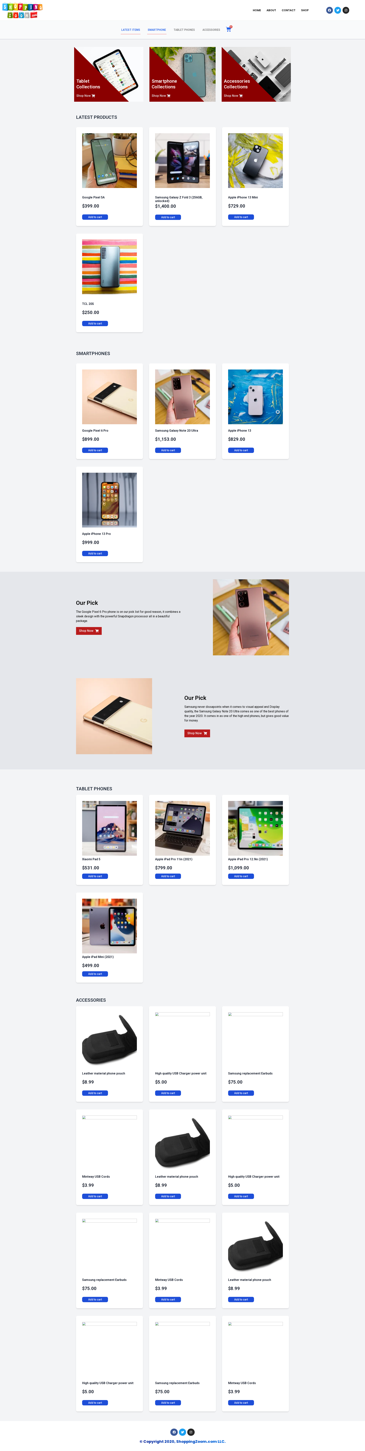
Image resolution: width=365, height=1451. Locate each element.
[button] (85, 96)
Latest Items (130, 29)
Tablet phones (184, 29)
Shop (305, 10)
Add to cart (95, 217)
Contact (288, 10)
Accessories (211, 29)
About (271, 10)
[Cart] (228, 29)
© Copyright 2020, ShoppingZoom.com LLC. (183, 1441)
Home (257, 10)
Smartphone (157, 29)
